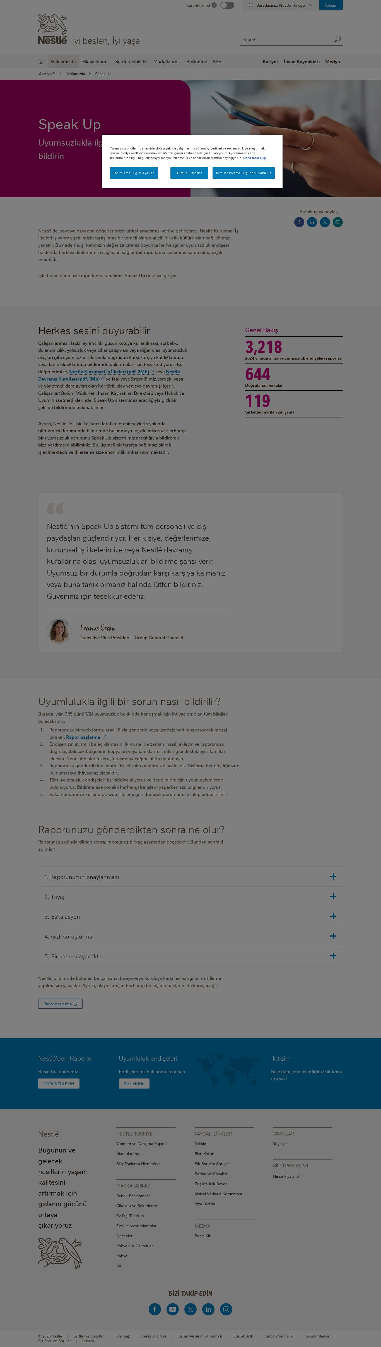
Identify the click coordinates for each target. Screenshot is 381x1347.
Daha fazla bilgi (254, 158)
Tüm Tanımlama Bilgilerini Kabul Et (244, 173)
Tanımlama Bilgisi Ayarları (134, 173)
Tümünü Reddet (189, 173)
